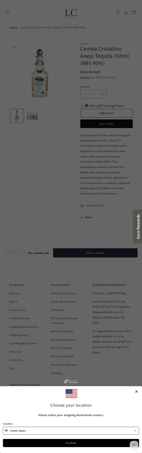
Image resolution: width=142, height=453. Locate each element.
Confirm (71, 443)
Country (8, 423)
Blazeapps (73, 382)
